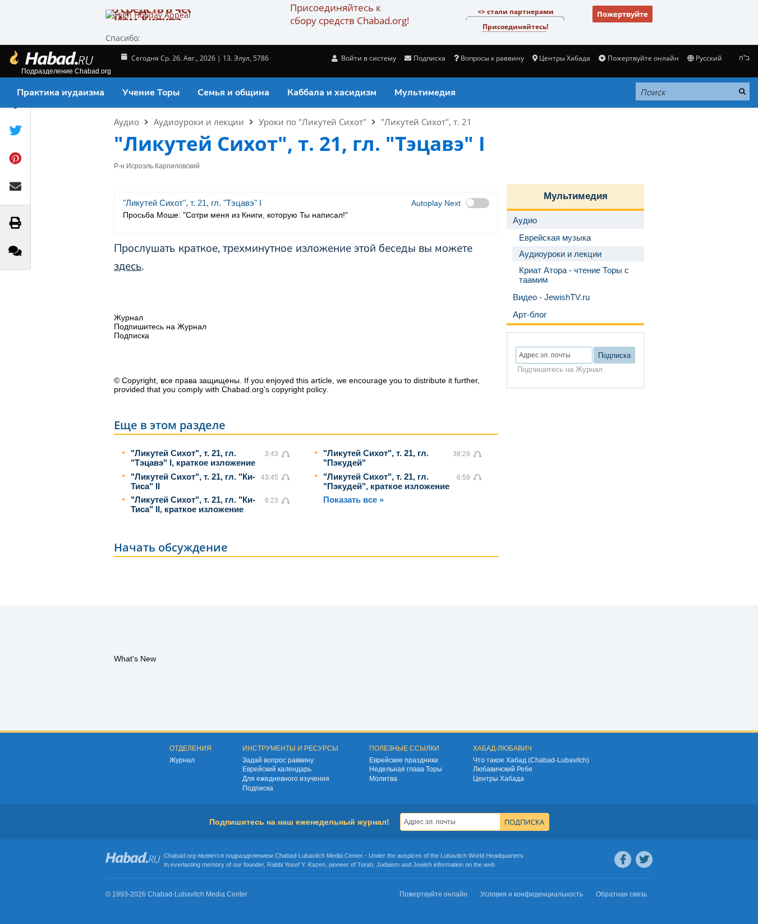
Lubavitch (311, 855)
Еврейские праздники (403, 760)
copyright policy (299, 389)
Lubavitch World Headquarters (481, 855)
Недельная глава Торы (405, 769)
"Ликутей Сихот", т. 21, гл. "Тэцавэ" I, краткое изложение (193, 457)
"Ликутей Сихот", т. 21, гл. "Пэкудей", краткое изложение (386, 481)
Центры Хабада (498, 779)
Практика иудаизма (60, 92)
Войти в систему (367, 58)
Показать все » (353, 499)
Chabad (285, 855)
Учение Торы (151, 92)
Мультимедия (425, 92)
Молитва (383, 779)
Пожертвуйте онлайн (643, 58)
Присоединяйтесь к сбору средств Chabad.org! (349, 14)
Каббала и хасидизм (331, 92)
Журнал (182, 760)
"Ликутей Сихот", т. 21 (426, 121)
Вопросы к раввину (492, 58)
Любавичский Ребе (502, 769)
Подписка (257, 788)
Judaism (387, 864)
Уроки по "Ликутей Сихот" (312, 121)
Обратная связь (621, 894)
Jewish (422, 864)
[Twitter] (644, 859)
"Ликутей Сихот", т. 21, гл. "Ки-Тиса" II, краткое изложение (193, 504)
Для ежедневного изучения (285, 779)
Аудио (126, 121)
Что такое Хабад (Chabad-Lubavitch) (531, 760)
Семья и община (233, 92)
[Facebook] (622, 859)
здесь (127, 266)
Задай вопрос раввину (278, 760)
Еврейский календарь (276, 769)
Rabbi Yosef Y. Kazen (296, 864)
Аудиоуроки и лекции (199, 121)
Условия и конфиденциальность (531, 894)
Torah (365, 864)
